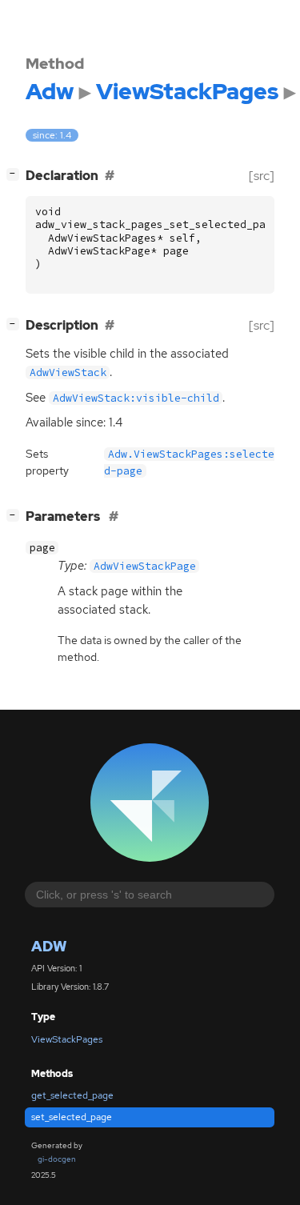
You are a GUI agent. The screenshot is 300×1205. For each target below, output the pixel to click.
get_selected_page (72, 1095)
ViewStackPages (66, 1039)
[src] (261, 175)
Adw (48, 946)
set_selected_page (71, 1117)
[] (16, 173)
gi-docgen (57, 1159)
